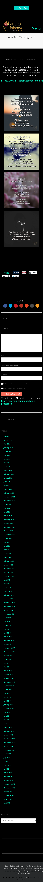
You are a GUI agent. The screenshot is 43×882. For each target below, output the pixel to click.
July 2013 (7, 803)
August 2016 (8, 690)
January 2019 (8, 599)
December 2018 (9, 603)
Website (4, 375)
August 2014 (8, 754)
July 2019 (7, 580)
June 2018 (7, 625)
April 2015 (7, 724)
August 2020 (8, 538)
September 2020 (9, 535)
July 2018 (7, 622)
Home (5, 877)
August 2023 (8, 452)
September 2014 (9, 750)
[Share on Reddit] (32, 306)
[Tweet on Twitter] (10, 306)
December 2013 (9, 784)
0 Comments (31, 59)
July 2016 (7, 693)
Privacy (11, 877)
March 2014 (8, 773)
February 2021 (9, 520)
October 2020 (8, 531)
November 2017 (9, 652)
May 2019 (7, 584)
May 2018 (7, 629)
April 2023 (7, 467)
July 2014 (7, 758)
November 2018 (9, 606)
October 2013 (8, 792)
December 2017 (9, 648)
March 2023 (8, 470)
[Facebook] (13, 14)
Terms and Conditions (35, 877)
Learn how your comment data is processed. (18, 402)
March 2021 (8, 516)
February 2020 (9, 561)
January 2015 (8, 735)
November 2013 (9, 788)
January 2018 (8, 644)
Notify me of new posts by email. (14, 388)
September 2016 (9, 686)
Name (3, 356)
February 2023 (9, 474)
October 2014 (8, 746)
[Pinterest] (24, 14)
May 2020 (7, 550)
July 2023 (7, 455)
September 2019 (9, 576)
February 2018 (9, 640)
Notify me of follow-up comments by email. (17, 384)
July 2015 (7, 712)
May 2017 (7, 667)
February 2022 (9, 493)
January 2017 (8, 674)
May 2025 (7, 444)
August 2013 (8, 799)
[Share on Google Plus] (21, 306)
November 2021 (9, 501)
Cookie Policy (20, 877)
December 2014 (9, 739)
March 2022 (8, 489)
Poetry (21, 59)
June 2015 (7, 716)
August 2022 (8, 478)
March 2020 (8, 557)
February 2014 (9, 776)
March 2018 (8, 637)
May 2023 (7, 463)
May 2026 (7, 436)
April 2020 (7, 553)
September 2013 (9, 795)
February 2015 (9, 731)
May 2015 (7, 720)
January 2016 (8, 705)
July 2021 (7, 508)
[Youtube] (29, 14)
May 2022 (7, 485)
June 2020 (7, 546)
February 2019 (9, 595)
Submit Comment (13, 394)
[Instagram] (18, 14)
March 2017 (8, 671)
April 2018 (7, 633)
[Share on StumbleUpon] (27, 306)
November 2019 (9, 569)
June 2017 (7, 663)
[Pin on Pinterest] (16, 306)
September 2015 (9, 708)
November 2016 (9, 682)
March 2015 (8, 727)
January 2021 (8, 523)
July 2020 (7, 542)
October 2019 (8, 572)
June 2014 (7, 761)
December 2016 (9, 678)
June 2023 (7, 459)
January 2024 (8, 448)
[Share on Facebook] (5, 306)
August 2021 (8, 504)
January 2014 (8, 780)
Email (10, 365)
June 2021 (7, 512)
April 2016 (7, 701)
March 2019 (8, 591)
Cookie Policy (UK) (23, 880)
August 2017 (8, 659)
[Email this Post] (37, 306)
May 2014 (7, 765)
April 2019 (7, 588)
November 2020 (9, 527)
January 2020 (8, 565)
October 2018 (8, 610)
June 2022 (7, 482)
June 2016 (7, 697)
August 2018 (8, 618)
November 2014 (9, 743)
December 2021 (9, 497)
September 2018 (9, 614)
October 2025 (8, 440)
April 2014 (7, 769)
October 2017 (8, 656)
